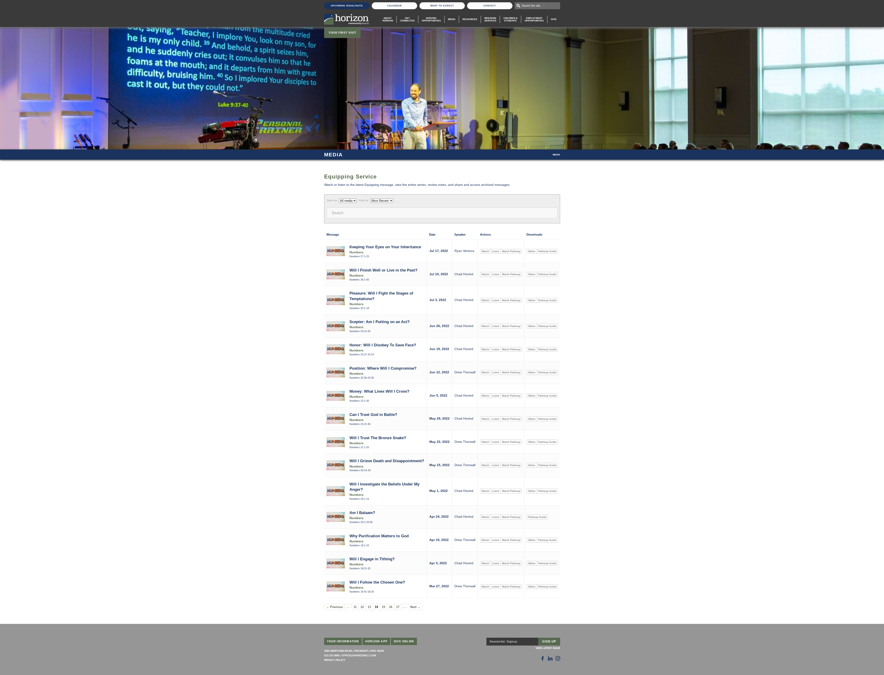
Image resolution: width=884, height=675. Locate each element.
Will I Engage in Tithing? (372, 559)
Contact (489, 5)
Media (451, 19)
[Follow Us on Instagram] (557, 658)
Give (554, 19)
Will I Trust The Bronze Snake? (377, 438)
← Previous (334, 607)
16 (390, 607)
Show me (332, 200)
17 (397, 607)
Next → (415, 607)
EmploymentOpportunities (534, 19)
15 (383, 607)
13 (369, 607)
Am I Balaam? (362, 513)
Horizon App (376, 641)
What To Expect (442, 5)
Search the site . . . (533, 5)
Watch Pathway (511, 251)
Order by (363, 200)
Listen (495, 251)
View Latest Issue (547, 648)
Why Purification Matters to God (379, 536)
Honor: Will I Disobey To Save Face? (382, 345)
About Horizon (387, 19)
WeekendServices (490, 19)
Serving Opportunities (431, 19)
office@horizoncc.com (359, 655)
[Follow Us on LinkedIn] (550, 658)
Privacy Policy (334, 660)
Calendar (394, 5)
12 (362, 607)
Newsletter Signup (503, 641)
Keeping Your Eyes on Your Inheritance (385, 247)
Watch (485, 251)
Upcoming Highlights (347, 5)
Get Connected (407, 19)
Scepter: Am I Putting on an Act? (379, 322)
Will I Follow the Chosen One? (377, 582)
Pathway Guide (547, 251)
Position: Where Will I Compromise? (382, 368)
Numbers (356, 252)
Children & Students (510, 19)
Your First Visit (342, 32)
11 (355, 607)
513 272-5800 (332, 655)
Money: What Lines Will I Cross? (379, 391)
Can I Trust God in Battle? (373, 414)
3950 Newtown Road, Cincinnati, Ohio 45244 (354, 650)
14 (376, 607)
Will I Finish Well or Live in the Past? (383, 270)
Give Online (404, 641)
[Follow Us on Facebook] (542, 658)
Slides (531, 251)
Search (337, 213)
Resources (469, 19)
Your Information (343, 641)
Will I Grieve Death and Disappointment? (386, 461)
